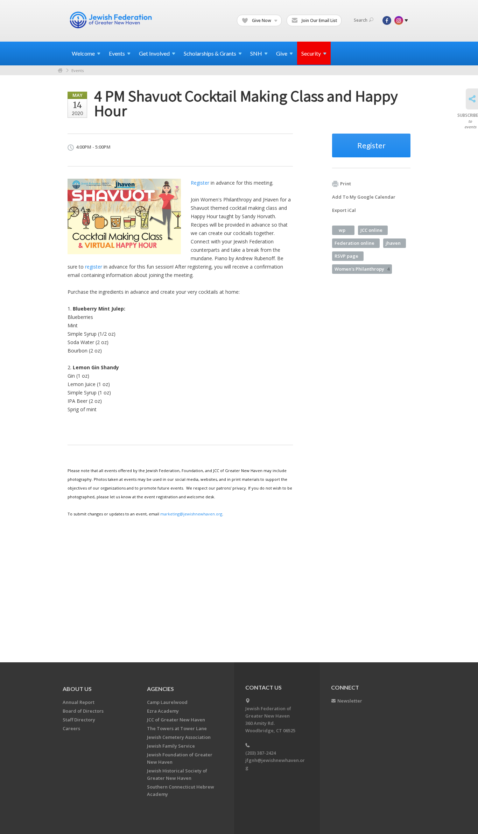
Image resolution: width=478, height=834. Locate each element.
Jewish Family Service (171, 746)
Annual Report (78, 702)
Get (154, 53)
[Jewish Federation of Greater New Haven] (112, 19)
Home (60, 70)
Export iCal (344, 210)
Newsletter (349, 701)
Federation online (354, 243)
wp (342, 230)
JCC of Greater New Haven (176, 720)
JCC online (371, 230)
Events (77, 70)
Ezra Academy (163, 711)
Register (200, 182)
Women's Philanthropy (362, 269)
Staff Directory (79, 720)
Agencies (160, 688)
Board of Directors (83, 711)
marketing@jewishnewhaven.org (191, 513)
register (93, 266)
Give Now (261, 20)
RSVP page (346, 256)
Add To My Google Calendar (363, 197)
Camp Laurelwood (167, 702)
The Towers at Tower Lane (177, 728)
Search (360, 20)
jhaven (393, 243)
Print (345, 183)
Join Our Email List (319, 20)
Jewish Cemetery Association (179, 737)
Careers (71, 728)
